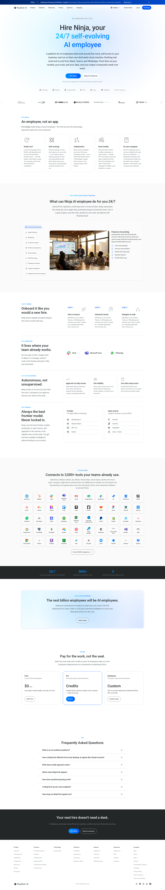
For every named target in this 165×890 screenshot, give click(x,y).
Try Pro (70, 699)
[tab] (33, 227)
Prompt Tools (38, 868)
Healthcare (97, 851)
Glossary (116, 857)
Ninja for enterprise (89, 831)
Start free (30, 699)
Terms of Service (138, 875)
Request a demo (78, 861)
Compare (116, 861)
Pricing (16, 868)
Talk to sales (82, 620)
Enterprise (77, 851)
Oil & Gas (96, 854)
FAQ (115, 854)
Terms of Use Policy (139, 878)
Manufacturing (98, 861)
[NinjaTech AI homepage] (21, 883)
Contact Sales (128, 7)
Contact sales (114, 699)
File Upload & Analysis (40, 864)
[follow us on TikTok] (147, 884)
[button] (33, 7)
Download (17, 871)
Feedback (136, 868)
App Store (17, 864)
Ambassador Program (140, 864)
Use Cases (77, 857)
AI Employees (18, 854)
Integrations (17, 861)
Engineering (77, 854)
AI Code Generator (39, 851)
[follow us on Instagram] (143, 884)
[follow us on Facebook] (150, 884)
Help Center (117, 851)
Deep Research (38, 861)
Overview (16, 851)
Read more (127, 2)
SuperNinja (17, 857)
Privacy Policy (138, 871)
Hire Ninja (147, 7)
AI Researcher (38, 857)
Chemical (96, 857)
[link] (20, 7)
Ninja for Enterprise (91, 76)
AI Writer (36, 854)
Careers (136, 861)
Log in (138, 7)
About (135, 854)
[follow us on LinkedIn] (140, 884)
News (135, 857)
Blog (135, 851)
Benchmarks (57, 851)
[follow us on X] (137, 884)
